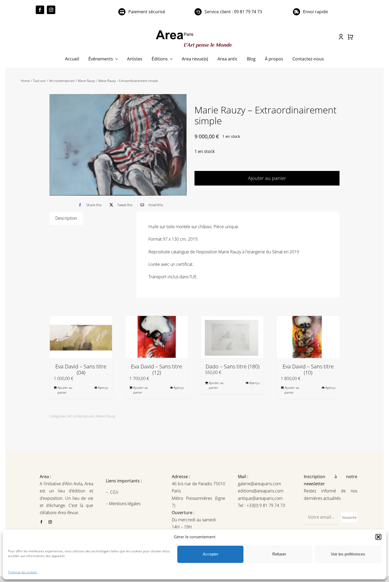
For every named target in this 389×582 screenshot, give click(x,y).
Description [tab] (66, 218)
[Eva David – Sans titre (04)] (81, 337)
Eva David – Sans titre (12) (156, 369)
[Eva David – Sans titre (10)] (308, 337)
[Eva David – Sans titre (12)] (156, 337)
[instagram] (51, 10)
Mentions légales (124, 503)
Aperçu (103, 387)
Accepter (210, 554)
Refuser (279, 554)
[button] (378, 537)
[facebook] (40, 10)
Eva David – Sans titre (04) (80, 369)
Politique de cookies (22, 572)
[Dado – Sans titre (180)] (232, 337)
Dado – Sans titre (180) (232, 366)
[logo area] (194, 30)
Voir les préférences (348, 554)
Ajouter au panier (267, 178)
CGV (114, 492)
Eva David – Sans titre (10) (308, 369)
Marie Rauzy (105, 416)
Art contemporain (81, 416)
